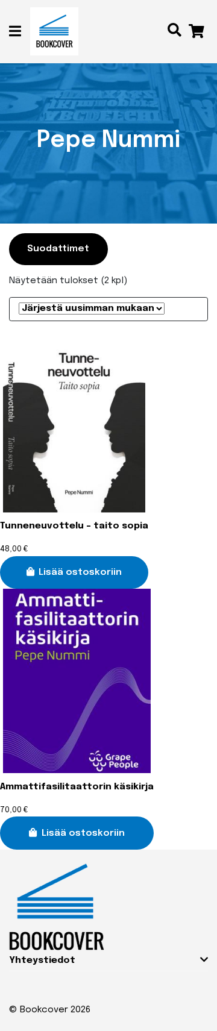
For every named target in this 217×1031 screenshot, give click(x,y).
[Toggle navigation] (19, 31)
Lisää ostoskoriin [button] (80, 572)
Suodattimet (58, 249)
